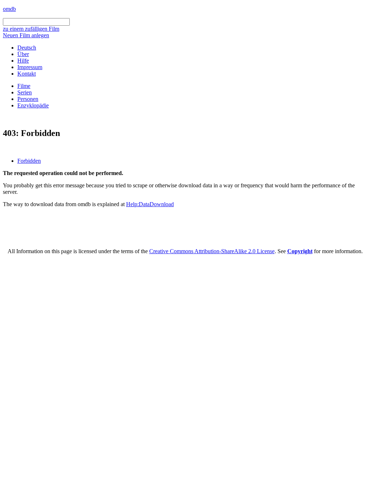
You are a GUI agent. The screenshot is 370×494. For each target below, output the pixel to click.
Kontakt (26, 74)
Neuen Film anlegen (26, 35)
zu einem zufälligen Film (31, 29)
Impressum (29, 67)
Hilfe (23, 61)
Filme (23, 86)
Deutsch (26, 47)
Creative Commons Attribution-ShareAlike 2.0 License (212, 251)
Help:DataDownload (150, 204)
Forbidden (29, 161)
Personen (27, 99)
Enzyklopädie (33, 105)
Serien (24, 92)
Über (23, 54)
